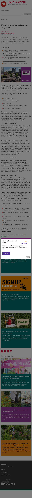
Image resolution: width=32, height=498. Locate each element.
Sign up (6, 253)
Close (27, 257)
